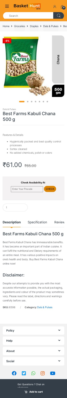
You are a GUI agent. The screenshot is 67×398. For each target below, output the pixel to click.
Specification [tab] (37, 222)
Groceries (19, 26)
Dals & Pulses (50, 26)
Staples (34, 26)
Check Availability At (33, 182)
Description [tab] (12, 222)
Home (6, 26)
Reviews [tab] (60, 222)
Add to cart (36, 391)
